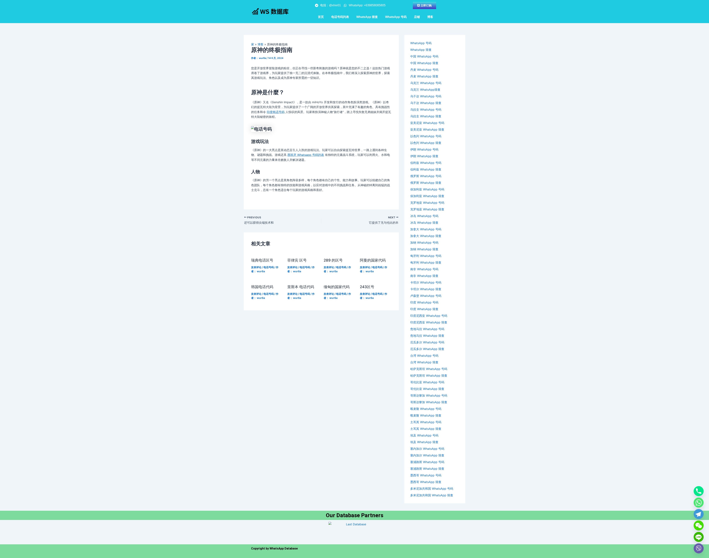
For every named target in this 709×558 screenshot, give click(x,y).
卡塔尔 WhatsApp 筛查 (425, 289)
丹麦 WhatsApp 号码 (424, 69)
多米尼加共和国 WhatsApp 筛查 (431, 495)
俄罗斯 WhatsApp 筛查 (425, 183)
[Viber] (699, 548)
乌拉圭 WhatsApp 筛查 (425, 116)
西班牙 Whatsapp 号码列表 (305, 155)
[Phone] (699, 491)
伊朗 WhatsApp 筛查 (424, 156)
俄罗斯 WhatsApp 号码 (425, 176)
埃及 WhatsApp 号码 (424, 435)
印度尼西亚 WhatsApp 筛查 (428, 322)
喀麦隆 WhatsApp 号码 (425, 409)
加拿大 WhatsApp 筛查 (425, 236)
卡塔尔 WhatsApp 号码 (425, 282)
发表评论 (256, 267)
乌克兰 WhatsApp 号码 (425, 83)
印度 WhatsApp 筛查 (424, 309)
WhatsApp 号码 (396, 16)
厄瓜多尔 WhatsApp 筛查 (427, 349)
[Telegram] (699, 514)
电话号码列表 (340, 16)
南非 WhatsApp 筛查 (424, 276)
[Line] (699, 537)
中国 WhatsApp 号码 (424, 56)
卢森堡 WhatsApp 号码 (425, 296)
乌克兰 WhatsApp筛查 (425, 89)
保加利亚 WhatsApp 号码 (427, 189)
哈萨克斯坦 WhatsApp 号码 (428, 369)
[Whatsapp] (699, 503)
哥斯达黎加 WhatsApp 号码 (428, 395)
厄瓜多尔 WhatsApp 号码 (427, 342)
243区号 (367, 287)
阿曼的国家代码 (373, 260)
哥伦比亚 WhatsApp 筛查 (427, 389)
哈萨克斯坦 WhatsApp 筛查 (428, 375)
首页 (321, 16)
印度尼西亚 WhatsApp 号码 (428, 316)
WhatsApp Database (284, 548)
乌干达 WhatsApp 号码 (425, 96)
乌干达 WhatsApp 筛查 (425, 103)
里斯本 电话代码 (300, 287)
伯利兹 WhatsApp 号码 (425, 163)
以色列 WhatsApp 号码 (425, 136)
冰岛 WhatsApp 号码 (424, 216)
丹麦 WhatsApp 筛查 (424, 76)
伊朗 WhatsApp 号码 (424, 149)
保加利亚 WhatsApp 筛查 (427, 196)
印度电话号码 (276, 112)
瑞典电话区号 (262, 260)
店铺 (417, 16)
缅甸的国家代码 (337, 287)
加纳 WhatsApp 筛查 (424, 249)
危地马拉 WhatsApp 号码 (427, 329)
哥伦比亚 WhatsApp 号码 (427, 382)
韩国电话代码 (262, 287)
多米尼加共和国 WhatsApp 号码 (431, 488)
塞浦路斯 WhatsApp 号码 (427, 462)
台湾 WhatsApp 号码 (424, 355)
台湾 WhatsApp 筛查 (424, 362)
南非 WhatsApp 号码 (424, 269)
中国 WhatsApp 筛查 (424, 63)
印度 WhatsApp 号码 (424, 302)
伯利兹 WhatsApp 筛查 (425, 169)
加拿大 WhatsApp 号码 (425, 229)
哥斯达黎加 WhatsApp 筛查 (428, 402)
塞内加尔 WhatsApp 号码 (427, 449)
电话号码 (268, 267)
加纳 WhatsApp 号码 (424, 242)
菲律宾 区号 (297, 260)
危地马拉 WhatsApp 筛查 (427, 335)
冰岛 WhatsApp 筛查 (424, 222)
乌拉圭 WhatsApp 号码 (425, 109)
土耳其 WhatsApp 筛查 (425, 429)
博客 (430, 16)
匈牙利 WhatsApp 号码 (425, 256)
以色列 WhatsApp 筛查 (425, 143)
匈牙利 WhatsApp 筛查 (425, 262)
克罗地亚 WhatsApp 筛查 (427, 209)
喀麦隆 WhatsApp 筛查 (425, 415)
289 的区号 (333, 260)
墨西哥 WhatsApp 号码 (425, 475)
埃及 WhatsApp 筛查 (424, 442)
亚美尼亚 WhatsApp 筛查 (427, 129)
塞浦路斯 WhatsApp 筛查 (427, 468)
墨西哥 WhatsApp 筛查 (425, 482)
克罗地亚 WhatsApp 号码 (427, 202)
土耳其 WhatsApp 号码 (425, 422)
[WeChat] (699, 525)
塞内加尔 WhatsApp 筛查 (427, 455)
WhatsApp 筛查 (367, 16)
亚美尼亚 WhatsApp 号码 (427, 123)
